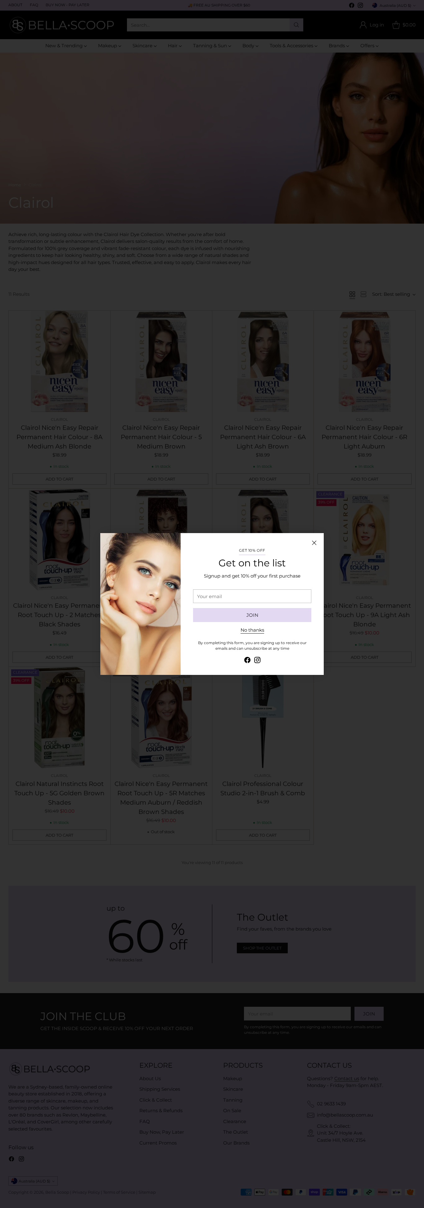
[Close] (314, 543)
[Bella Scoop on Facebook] (247, 661)
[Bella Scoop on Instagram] (257, 661)
